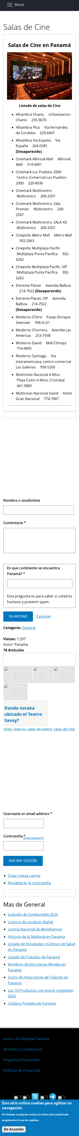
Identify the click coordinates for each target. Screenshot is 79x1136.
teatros (20, 729)
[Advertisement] (39, 458)
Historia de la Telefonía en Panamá (36, 936)
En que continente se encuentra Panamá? (33, 571)
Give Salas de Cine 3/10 (12, 633)
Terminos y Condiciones (23, 1049)
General (28, 627)
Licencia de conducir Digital (30, 922)
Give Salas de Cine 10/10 (39, 633)
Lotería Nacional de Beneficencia (35, 929)
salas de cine (64, 729)
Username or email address (27, 813)
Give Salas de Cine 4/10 (16, 633)
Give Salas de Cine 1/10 (5, 633)
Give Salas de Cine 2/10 (9, 633)
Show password (33, 838)
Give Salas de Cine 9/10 (35, 633)
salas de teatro (39, 729)
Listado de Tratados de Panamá (34, 957)
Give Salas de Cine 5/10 (20, 633)
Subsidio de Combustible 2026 (33, 914)
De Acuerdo (14, 1129)
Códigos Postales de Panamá (32, 1003)
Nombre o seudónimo (21, 500)
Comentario (14, 522)
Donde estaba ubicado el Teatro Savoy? (23, 714)
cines (7, 729)
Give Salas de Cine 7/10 (27, 633)
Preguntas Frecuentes (21, 1059)
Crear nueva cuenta (24, 875)
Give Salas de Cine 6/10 (24, 633)
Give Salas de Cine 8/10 (31, 633)
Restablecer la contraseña (29, 882)
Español (9, 1084)
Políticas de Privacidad (21, 1070)
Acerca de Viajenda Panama (26, 1038)
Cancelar (43, 616)
